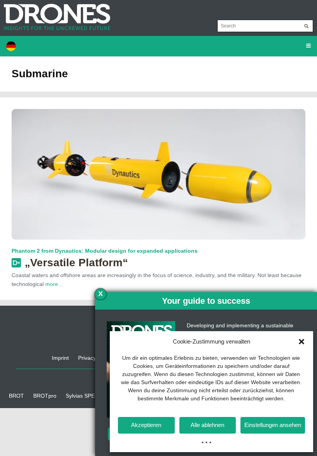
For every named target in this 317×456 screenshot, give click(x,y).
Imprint (60, 358)
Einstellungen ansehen (272, 425)
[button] (301, 341)
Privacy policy (94, 358)
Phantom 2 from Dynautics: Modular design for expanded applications (105, 251)
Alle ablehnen (207, 425)
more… (54, 284)
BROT (16, 396)
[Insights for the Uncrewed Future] (55, 13)
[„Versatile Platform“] (158, 174)
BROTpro (44, 396)
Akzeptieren (146, 425)
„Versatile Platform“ (76, 263)
